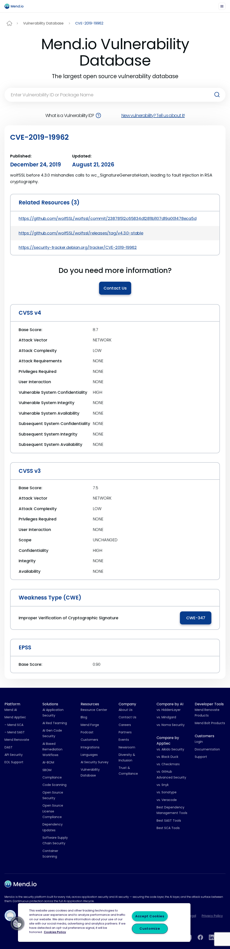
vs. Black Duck (167, 756)
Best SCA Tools (168, 828)
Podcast (87, 732)
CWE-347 (195, 618)
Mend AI (10, 710)
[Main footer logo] (20, 883)
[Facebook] (200, 937)
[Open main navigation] (222, 6)
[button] (17, 923)
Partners (125, 732)
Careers (125, 725)
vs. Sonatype (167, 792)
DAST (8, 747)
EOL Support (13, 762)
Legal (192, 916)
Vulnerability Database (43, 23)
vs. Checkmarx (168, 764)
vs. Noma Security (171, 725)
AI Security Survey (94, 762)
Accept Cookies (149, 916)
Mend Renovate (16, 739)
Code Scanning (54, 785)
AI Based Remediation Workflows (52, 749)
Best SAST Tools (169, 820)
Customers (89, 739)
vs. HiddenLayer (169, 710)
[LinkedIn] (211, 937)
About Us (126, 710)
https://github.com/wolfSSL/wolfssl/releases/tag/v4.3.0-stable (81, 233)
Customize (149, 928)
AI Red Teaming (54, 723)
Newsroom (127, 747)
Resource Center (94, 710)
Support (201, 756)
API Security (13, 754)
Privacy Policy (212, 916)
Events (124, 739)
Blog (84, 717)
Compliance (52, 777)
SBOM (46, 770)
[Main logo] (15, 6)
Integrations (90, 747)
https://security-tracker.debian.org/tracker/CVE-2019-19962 (78, 247)
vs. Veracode (167, 800)
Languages (89, 754)
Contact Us (115, 288)
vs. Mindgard (166, 717)
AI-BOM (48, 762)
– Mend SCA (13, 725)
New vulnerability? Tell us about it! (153, 115)
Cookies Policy (55, 932)
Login (199, 741)
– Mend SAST (14, 732)
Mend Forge (90, 725)
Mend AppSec (15, 717)
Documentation (207, 749)
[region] (104, 922)
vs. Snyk (163, 785)
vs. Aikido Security (170, 749)
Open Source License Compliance (52, 811)
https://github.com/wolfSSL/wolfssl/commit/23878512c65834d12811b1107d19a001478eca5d (108, 218)
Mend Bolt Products (210, 723)
